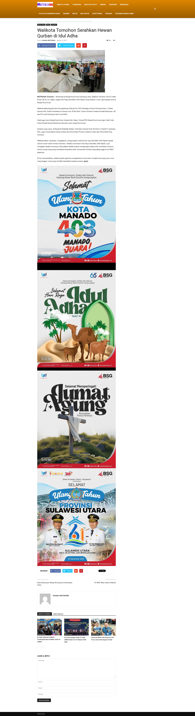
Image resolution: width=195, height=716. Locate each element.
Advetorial (97, 13)
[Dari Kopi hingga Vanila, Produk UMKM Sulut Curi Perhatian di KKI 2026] (76, 627)
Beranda (40, 21)
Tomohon (76, 4)
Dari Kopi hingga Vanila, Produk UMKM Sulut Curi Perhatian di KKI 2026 (75, 640)
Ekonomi (113, 4)
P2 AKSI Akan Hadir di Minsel (105, 583)
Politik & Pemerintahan (49, 13)
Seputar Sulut (90, 4)
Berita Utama (63, 4)
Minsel (103, 4)
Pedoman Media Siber (124, 13)
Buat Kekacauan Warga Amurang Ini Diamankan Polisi (54, 584)
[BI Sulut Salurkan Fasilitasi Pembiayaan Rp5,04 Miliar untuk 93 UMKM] (49, 627)
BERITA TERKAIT (45, 614)
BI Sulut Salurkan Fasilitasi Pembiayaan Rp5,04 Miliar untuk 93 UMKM (48, 639)
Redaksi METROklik (48, 40)
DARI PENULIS (58, 614)
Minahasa (124, 4)
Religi (74, 13)
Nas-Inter (84, 13)
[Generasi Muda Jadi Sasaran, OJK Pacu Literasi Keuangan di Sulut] (103, 627)
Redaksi (109, 13)
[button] (155, 9)
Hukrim (66, 13)
